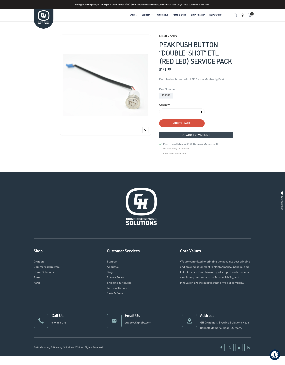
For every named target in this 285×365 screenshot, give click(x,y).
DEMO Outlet (215, 15)
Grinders (39, 262)
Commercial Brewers (47, 267)
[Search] (235, 15)
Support (146, 15)
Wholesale (162, 15)
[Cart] (249, 15)
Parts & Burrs (179, 15)
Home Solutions (44, 272)
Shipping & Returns (119, 283)
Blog (110, 272)
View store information (175, 154)
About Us (113, 267)
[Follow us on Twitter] (230, 347)
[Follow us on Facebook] (221, 347)
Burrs (37, 277)
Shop (132, 15)
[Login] (242, 15)
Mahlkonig (168, 36)
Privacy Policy (115, 277)
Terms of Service (117, 288)
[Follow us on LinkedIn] (248, 347)
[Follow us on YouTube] (239, 347)
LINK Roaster (198, 15)
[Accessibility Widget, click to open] (274, 354)
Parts (37, 283)
